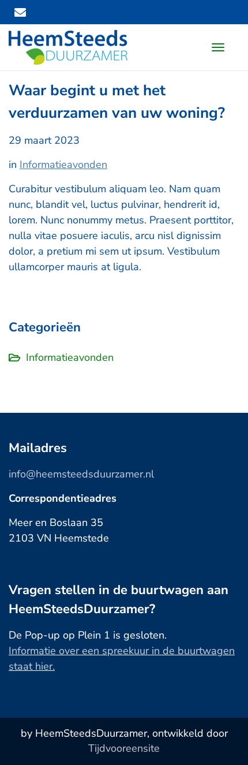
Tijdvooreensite (124, 748)
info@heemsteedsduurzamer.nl (81, 474)
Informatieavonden (63, 164)
